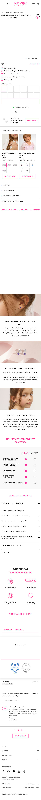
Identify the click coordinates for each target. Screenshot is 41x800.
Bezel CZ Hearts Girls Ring (8, 154)
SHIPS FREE (9, 112)
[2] (4, 165)
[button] (4, 17)
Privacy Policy (6, 784)
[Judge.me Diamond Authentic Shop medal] (15, 667)
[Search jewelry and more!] (8, 4)
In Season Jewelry (11, 794)
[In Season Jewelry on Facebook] (3, 771)
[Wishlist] (33, 4)
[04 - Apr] (21, 170)
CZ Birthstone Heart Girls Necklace (27, 154)
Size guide (10, 160)
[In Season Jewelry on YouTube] (8, 771)
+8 (27, 170)
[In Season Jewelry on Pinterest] (14, 771)
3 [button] (21, 730)
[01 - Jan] (21, 165)
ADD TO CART (10, 176)
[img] (5, 690)
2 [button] (18, 730)
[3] (9, 165)
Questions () (19, 629)
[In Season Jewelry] (20, 4)
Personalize (27, 176)
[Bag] (37, 4)
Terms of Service (6, 787)
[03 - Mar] (32, 165)
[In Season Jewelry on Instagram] (19, 771)
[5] (4, 170)
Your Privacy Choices (33, 787)
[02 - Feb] (27, 165)
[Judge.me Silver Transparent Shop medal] (26, 667)
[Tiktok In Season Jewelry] (24, 771)
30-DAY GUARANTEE (31, 112)
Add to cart (32, 120)
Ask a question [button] (20, 735)
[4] (15, 165)
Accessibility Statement (33, 784)
